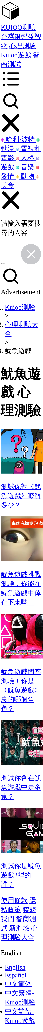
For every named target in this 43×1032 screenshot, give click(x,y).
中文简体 (18, 984)
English (15, 967)
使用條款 (14, 900)
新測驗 (19, 928)
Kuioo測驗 (20, 307)
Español (16, 975)
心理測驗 (22, 46)
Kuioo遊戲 (16, 55)
